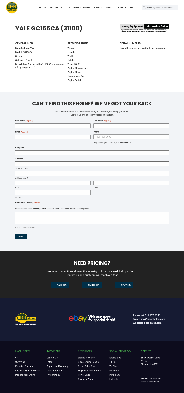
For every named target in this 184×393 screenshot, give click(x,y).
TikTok (112, 362)
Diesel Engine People (88, 362)
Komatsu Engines (24, 366)
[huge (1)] (92, 319)
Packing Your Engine (25, 374)
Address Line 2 (21, 178)
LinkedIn (113, 379)
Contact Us (52, 357)
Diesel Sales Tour (86, 366)
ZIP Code (19, 197)
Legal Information (55, 370)
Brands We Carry (86, 357)
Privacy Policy (53, 374)
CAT (17, 357)
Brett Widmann (154, 381)
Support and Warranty (57, 366)
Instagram (114, 374)
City (17, 188)
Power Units (84, 374)
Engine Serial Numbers (89, 370)
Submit (21, 236)
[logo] (12, 7)
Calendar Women (86, 379)
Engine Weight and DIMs (27, 370)
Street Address (21, 168)
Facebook (114, 370)
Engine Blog (115, 357)
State (96, 188)
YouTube (113, 366)
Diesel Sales (157, 378)
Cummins (20, 362)
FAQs (49, 362)
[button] (64, 7)
